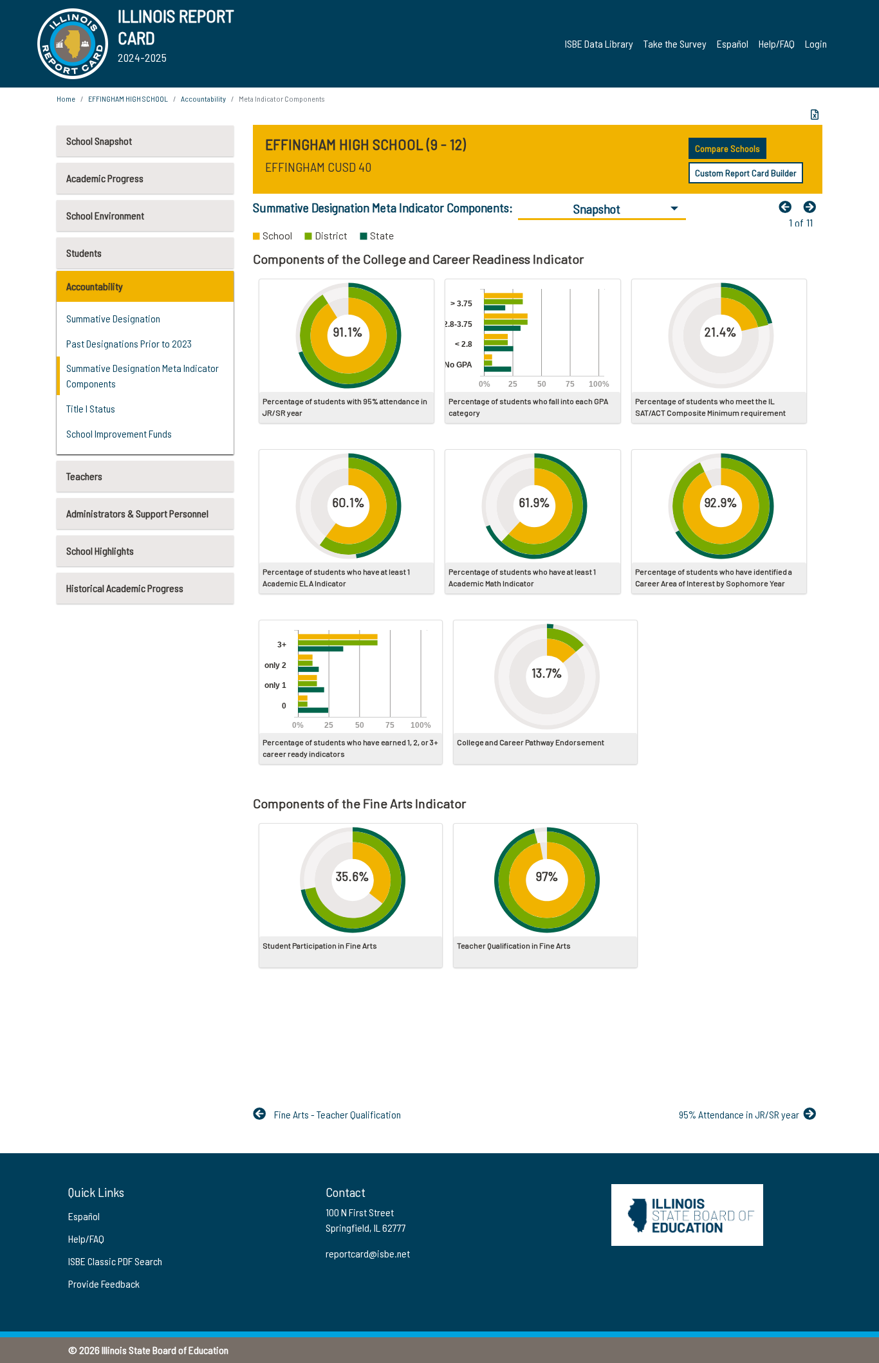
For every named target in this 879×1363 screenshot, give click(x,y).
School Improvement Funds (119, 433)
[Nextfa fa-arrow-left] (812, 206)
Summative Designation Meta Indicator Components (142, 375)
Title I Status (90, 408)
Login (816, 43)
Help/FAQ (777, 43)
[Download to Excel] (814, 114)
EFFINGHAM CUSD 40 (318, 166)
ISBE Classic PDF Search (115, 1261)
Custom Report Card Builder (746, 172)
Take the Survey (675, 43)
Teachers (84, 476)
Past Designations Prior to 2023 (129, 343)
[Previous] (788, 206)
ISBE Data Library (599, 43)
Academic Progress (104, 178)
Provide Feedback (104, 1283)
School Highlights (100, 550)
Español (732, 43)
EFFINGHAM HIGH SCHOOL (128, 98)
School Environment (105, 215)
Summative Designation (113, 318)
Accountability (94, 286)
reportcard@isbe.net (368, 1253)
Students (84, 252)
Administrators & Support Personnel (137, 513)
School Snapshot (99, 140)
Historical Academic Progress (124, 588)
